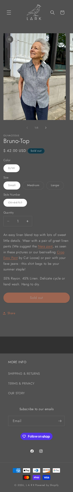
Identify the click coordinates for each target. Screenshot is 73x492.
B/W (14, 169)
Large (57, 186)
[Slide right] (45, 127)
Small (14, 186)
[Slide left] (27, 127)
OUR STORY (16, 393)
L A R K (30, 485)
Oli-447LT (17, 203)
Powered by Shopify (47, 485)
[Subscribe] (60, 421)
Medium (35, 186)
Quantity (8, 213)
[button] (9, 12)
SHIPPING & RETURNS (24, 373)
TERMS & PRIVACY (21, 383)
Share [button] (11, 313)
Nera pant (45, 246)
